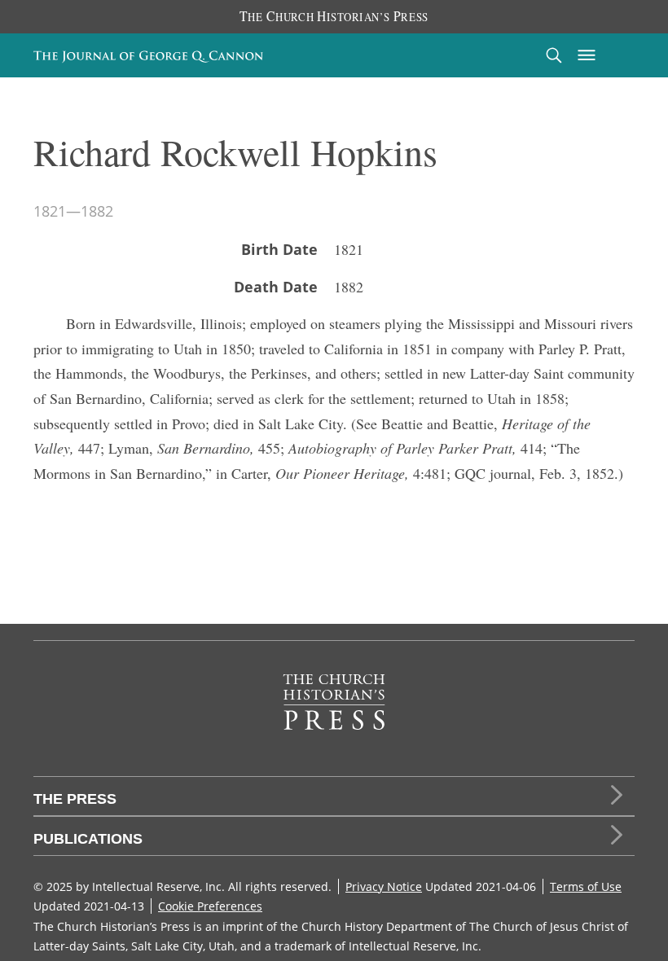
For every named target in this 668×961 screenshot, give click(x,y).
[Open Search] (554, 55)
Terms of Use (586, 886)
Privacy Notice (383, 886)
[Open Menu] (586, 55)
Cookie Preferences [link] (210, 906)
